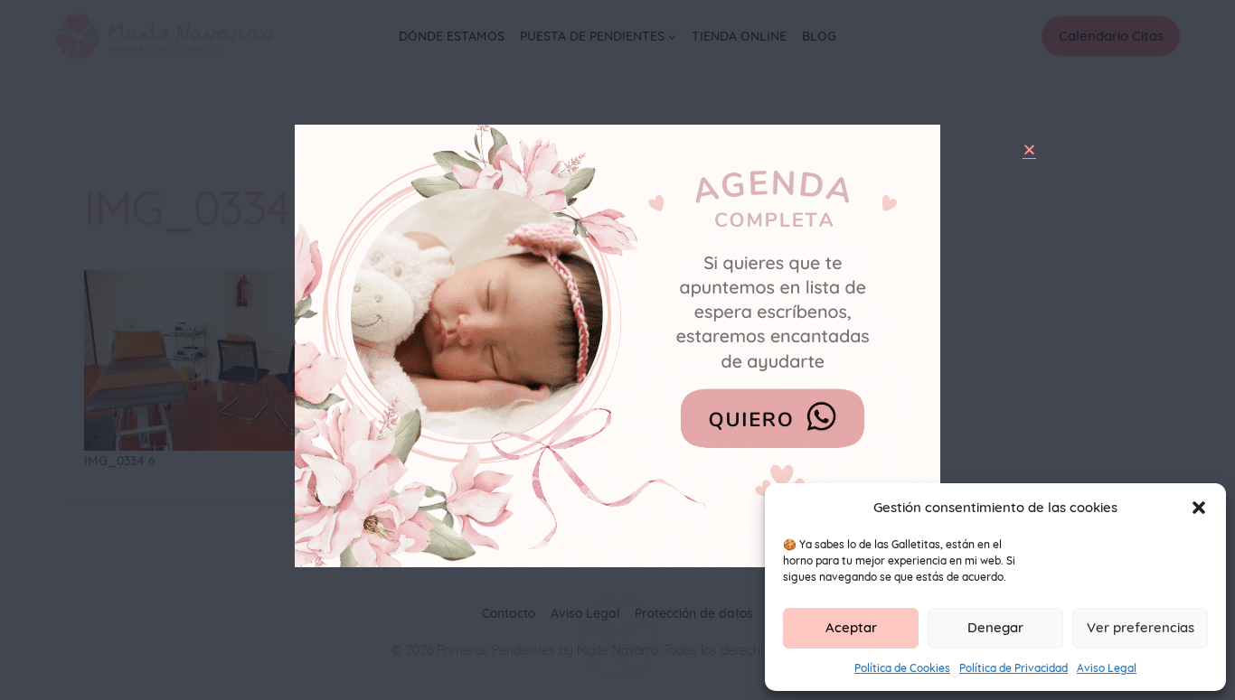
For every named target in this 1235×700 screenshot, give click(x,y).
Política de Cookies (902, 668)
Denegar (995, 627)
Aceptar (851, 627)
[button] (1199, 508)
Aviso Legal (1106, 668)
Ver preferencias (1140, 627)
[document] (617, 350)
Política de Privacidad (1013, 668)
